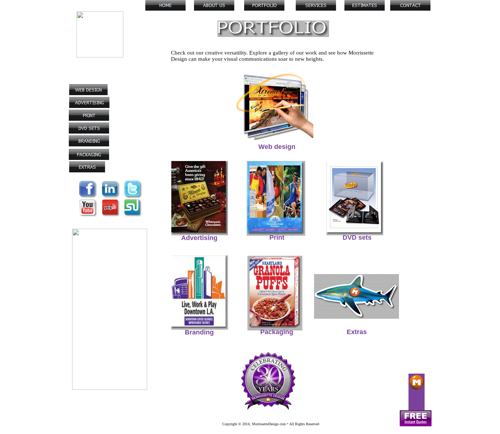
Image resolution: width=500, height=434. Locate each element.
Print (276, 237)
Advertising (199, 238)
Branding (199, 332)
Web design (276, 146)
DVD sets (357, 237)
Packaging (276, 332)
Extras (357, 332)
